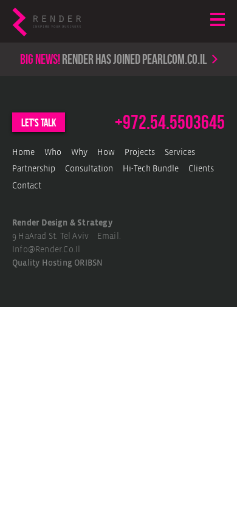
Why (79, 153)
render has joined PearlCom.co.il (113, 59)
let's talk (38, 123)
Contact (26, 186)
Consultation (89, 169)
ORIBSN (88, 263)
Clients (201, 169)
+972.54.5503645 (170, 122)
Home (23, 153)
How (106, 153)
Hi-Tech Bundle (151, 169)
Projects (140, 153)
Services (180, 153)
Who (52, 153)
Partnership (33, 169)
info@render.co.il (46, 250)
